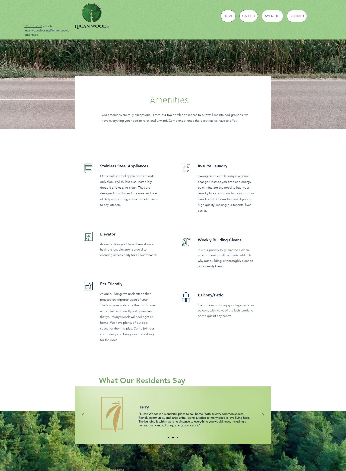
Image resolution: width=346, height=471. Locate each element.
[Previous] (83, 415)
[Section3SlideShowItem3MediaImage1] (177, 437)
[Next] (263, 415)
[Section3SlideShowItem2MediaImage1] (173, 437)
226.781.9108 (33, 26)
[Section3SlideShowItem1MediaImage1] (168, 437)
